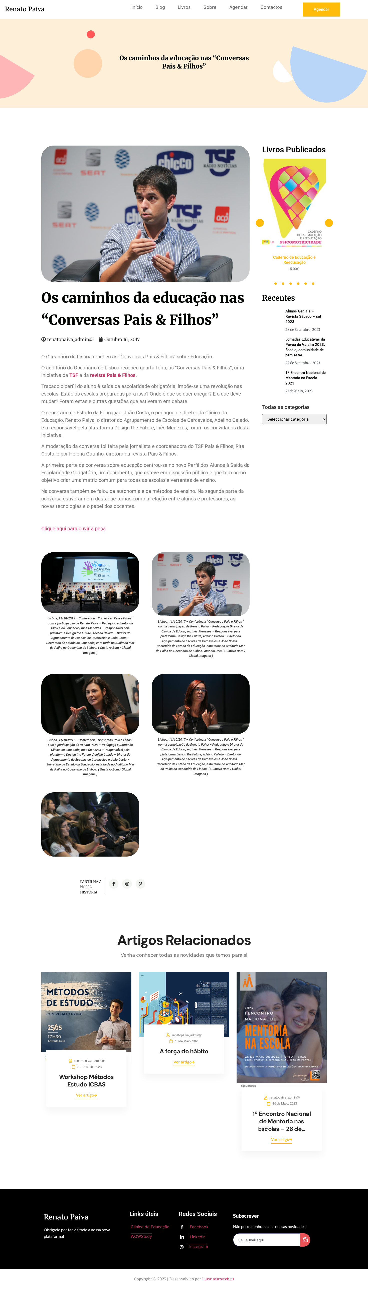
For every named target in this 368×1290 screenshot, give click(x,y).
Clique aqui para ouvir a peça (73, 529)
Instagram (198, 1246)
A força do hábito (184, 1051)
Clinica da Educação (150, 1226)
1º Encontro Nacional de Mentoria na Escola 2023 (305, 377)
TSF (73, 375)
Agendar (238, 7)
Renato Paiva (25, 9)
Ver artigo (85, 1095)
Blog (160, 7)
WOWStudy (141, 1236)
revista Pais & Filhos (112, 375)
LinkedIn (197, 1236)
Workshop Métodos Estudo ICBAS (86, 1080)
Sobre (210, 7)
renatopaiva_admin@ (89, 1061)
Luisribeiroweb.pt (218, 1279)
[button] (260, 223)
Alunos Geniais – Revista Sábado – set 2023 (303, 316)
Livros (184, 7)
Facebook (199, 1226)
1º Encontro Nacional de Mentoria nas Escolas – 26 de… (282, 1121)
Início (137, 7)
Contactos (271, 7)
